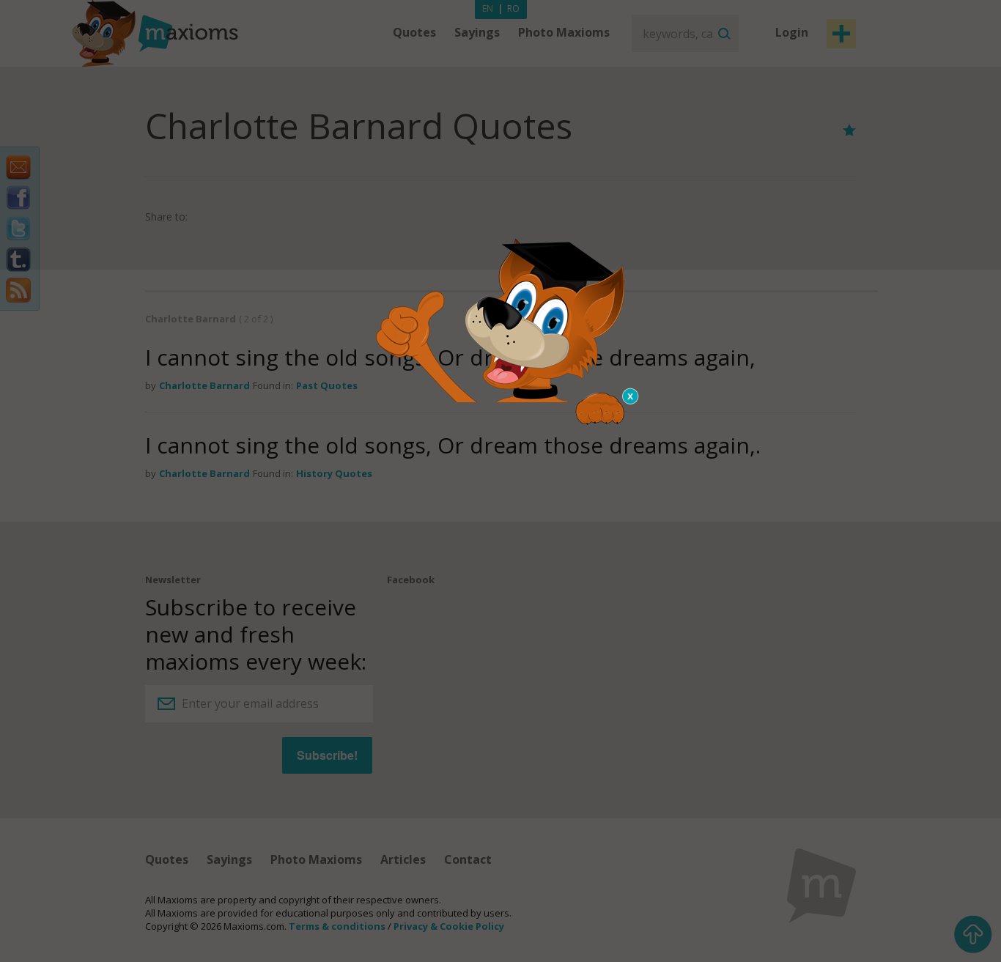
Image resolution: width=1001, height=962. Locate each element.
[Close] (631, 396)
